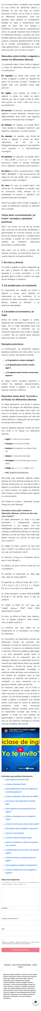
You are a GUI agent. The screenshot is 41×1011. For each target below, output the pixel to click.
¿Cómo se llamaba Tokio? (15, 784)
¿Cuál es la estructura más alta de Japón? (22, 824)
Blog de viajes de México (12, 974)
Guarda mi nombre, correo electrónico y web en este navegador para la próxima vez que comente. (20, 943)
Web (3, 929)
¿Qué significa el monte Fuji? (17, 780)
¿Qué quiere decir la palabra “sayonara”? (22, 828)
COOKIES (7, 965)
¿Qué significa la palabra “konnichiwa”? (21, 865)
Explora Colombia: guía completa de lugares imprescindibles (18, 980)
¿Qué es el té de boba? (14, 833)
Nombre (5, 908)
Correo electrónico (10, 918)
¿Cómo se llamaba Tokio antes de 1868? (21, 796)
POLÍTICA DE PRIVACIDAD (21, 965)
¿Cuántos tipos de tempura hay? (18, 838)
